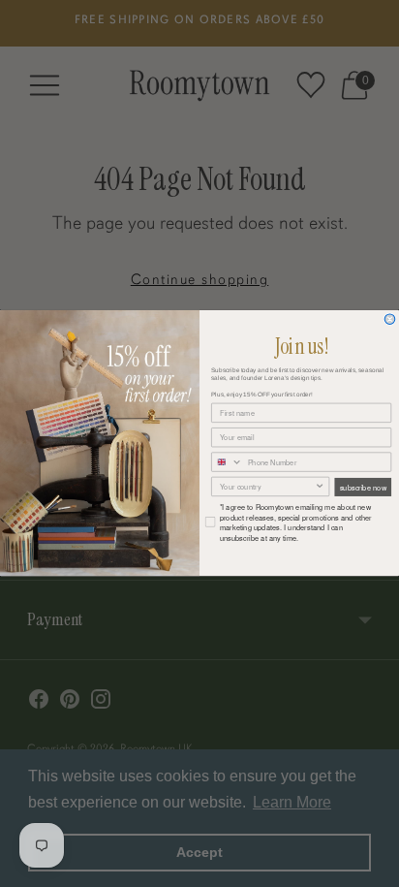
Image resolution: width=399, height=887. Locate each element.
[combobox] (227, 462)
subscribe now (363, 487)
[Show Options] (320, 487)
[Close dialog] (389, 319)
